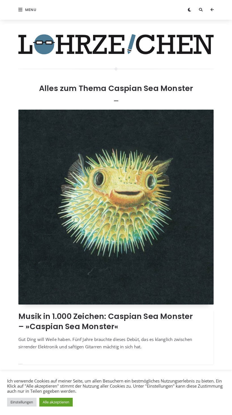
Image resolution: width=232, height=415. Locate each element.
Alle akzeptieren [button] (56, 402)
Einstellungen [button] (21, 402)
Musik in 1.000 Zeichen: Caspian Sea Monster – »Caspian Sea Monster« (105, 321)
